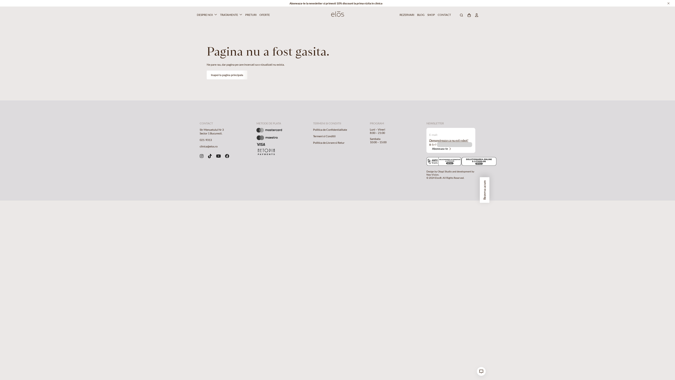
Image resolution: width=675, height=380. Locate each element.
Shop (430, 14)
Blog (420, 14)
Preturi (250, 14)
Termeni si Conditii (324, 136)
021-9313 (206, 139)
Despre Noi (205, 14)
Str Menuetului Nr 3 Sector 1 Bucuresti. (212, 131)
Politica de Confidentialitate (330, 129)
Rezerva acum (484, 190)
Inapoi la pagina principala (227, 75)
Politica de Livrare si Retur (329, 142)
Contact (444, 14)
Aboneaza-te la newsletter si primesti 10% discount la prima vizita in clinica (336, 3)
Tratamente (229, 14)
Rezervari (406, 14)
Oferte (264, 14)
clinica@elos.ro (209, 146)
